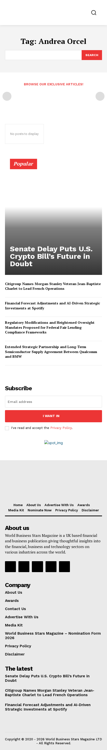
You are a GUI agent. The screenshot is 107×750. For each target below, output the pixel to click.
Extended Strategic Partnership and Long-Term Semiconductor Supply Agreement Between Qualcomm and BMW (51, 351)
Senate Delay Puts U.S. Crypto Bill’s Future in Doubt (51, 256)
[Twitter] (51, 566)
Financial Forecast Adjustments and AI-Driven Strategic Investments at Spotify (48, 707)
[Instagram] (23, 566)
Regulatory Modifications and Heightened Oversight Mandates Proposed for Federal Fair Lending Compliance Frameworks (50, 327)
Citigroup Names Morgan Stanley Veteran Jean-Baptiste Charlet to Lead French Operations (53, 286)
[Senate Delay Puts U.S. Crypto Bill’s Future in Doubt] (53, 219)
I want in (51, 416)
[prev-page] (6, 96)
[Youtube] (64, 566)
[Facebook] (10, 566)
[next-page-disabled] (100, 96)
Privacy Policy (61, 428)
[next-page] (16, 372)
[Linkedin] (37, 566)
